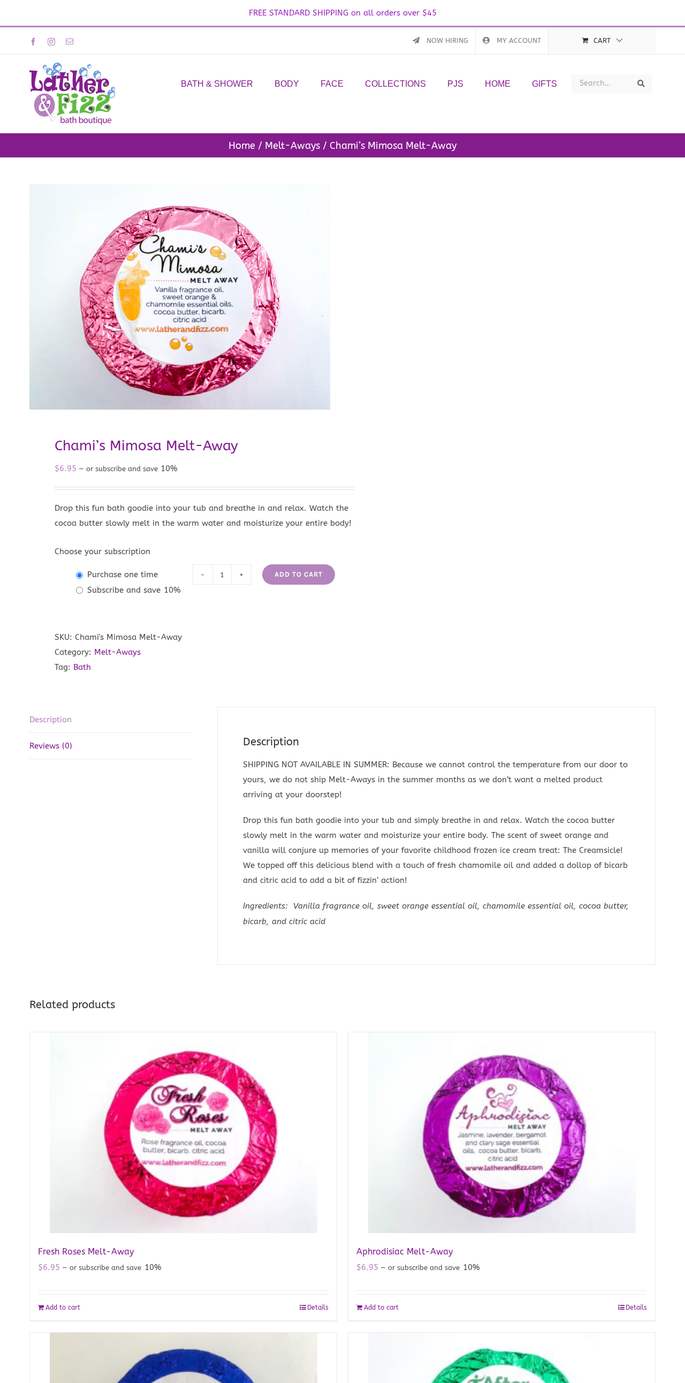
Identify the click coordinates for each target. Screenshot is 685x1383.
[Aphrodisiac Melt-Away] (501, 1132)
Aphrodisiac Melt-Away (404, 1251)
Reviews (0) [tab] (50, 746)
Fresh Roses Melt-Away (86, 1251)
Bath (82, 667)
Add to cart (299, 574)
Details (318, 1307)
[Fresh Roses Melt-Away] (183, 1132)
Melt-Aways (117, 652)
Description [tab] (50, 719)
